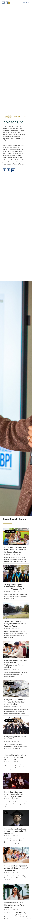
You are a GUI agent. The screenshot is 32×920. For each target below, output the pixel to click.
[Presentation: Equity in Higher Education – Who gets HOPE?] (16, 891)
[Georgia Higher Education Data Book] (16, 725)
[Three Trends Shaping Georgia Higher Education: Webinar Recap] (16, 610)
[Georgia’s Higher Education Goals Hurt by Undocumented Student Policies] (16, 649)
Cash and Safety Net (10, 531)
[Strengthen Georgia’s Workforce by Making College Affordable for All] (16, 573)
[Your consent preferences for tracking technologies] (29, 917)
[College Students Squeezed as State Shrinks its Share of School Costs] (16, 855)
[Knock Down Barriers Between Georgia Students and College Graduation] (16, 781)
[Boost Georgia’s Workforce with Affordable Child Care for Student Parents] (16, 536)
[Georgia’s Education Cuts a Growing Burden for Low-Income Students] (16, 688)
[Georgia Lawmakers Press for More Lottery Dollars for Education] (16, 818)
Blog (6, 605)
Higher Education (9, 568)
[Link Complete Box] (16, 545)
